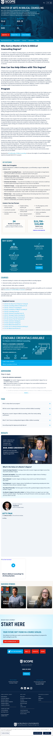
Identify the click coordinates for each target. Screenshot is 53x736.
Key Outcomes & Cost (6, 40)
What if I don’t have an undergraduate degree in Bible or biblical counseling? (21, 420)
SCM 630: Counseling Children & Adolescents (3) (15, 306)
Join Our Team (23, 706)
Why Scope (23, 694)
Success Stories (23, 713)
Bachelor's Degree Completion (7, 701)
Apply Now (4, 35)
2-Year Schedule (26, 35)
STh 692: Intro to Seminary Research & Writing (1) (16, 326)
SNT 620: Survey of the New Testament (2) (14, 317)
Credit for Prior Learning (25, 712)
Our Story (22, 700)
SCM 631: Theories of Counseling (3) (13, 307)
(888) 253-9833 (7, 515)
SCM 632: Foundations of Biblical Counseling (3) (15, 309)
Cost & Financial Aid (24, 710)
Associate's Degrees (5, 698)
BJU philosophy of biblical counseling (17, 153)
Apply (26, 651)
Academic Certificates (5, 705)
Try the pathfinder (16, 651)
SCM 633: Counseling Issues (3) (11, 311)
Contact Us (35, 651)
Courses (24, 40)
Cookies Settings (5, 733)
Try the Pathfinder (4, 710)
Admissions (31, 40)
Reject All (47, 733)
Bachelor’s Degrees (5, 700)
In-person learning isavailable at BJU (5, 715)
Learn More (39, 267)
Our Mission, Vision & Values (25, 698)
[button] (44, 3)
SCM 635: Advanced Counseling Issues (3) (14, 313)
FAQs (38, 40)
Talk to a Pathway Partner (10, 641)
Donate (43, 651)
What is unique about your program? (11, 403)
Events (39, 700)
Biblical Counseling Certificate (10, 364)
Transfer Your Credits (5, 708)
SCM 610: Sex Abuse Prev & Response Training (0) (16, 304)
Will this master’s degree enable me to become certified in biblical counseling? (21, 408)
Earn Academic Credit (6, 694)
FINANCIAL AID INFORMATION (39, 230)
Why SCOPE (17, 40)
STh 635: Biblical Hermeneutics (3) (12, 324)
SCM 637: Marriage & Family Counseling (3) (14, 315)
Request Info (14, 35)
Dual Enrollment (4, 696)
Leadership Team (23, 701)
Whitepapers (40, 698)
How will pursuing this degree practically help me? (15, 425)
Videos (39, 696)
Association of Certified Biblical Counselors (14, 290)
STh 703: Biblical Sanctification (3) (12, 328)
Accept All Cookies (37, 733)
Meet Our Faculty (23, 703)
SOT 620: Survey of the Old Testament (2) (14, 319)
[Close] (51, 729)
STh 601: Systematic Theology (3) (12, 321)
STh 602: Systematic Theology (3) (12, 323)
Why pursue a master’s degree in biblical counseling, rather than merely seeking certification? (22, 414)
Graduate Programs (5, 703)
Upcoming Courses (4, 712)
